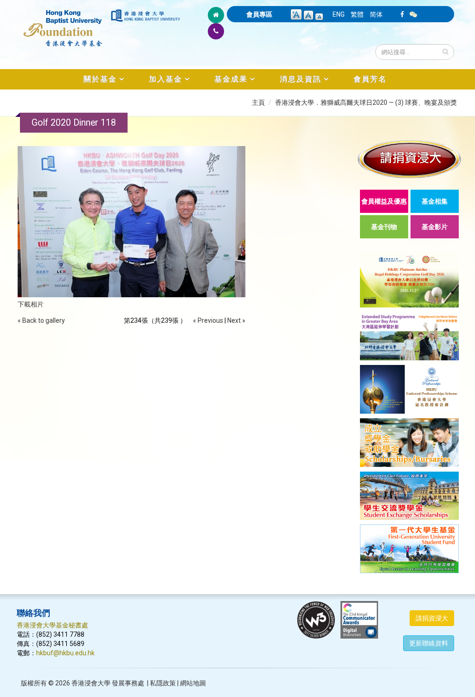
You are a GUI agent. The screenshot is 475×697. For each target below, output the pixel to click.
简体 (376, 14)
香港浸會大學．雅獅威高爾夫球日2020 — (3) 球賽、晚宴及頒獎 (366, 102)
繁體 (357, 14)
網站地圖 (193, 683)
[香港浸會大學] (145, 15)
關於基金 (100, 79)
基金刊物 (384, 226)
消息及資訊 (300, 79)
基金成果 (231, 79)
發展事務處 (128, 683)
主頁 (258, 102)
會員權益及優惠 (384, 201)
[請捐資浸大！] (409, 159)
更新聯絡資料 (428, 643)
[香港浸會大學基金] (63, 23)
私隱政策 (163, 683)
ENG (339, 14)
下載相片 (31, 304)
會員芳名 (370, 79)
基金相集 (435, 201)
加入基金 (165, 79)
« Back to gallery (41, 320)
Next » (236, 320)
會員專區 (259, 14)
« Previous (208, 320)
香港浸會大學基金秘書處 (52, 625)
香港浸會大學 (90, 683)
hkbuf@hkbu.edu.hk (65, 653)
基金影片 (435, 226)
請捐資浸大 (432, 618)
